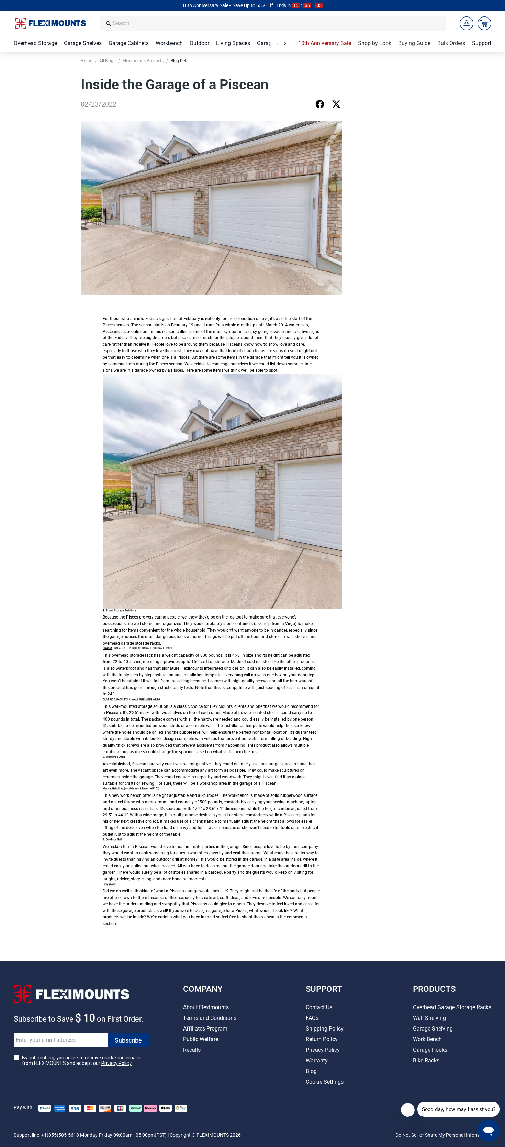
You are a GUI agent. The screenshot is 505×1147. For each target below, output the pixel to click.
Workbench (169, 43)
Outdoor (199, 43)
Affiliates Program (205, 1028)
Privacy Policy (323, 1050)
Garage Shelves (83, 43)
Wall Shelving (429, 1018)
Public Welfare (200, 1039)
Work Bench (427, 1039)
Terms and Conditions (209, 1018)
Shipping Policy (325, 1028)
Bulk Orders (451, 43)
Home (86, 60)
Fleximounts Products (143, 60)
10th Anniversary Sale (324, 43)
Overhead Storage (35, 43)
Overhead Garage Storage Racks (452, 1007)
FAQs (312, 1018)
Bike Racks (426, 1060)
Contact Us (319, 1007)
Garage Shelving (433, 1028)
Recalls (192, 1050)
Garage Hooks (430, 1050)
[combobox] (277, 23)
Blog (311, 1071)
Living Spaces (233, 43)
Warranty (317, 1060)
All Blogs (107, 60)
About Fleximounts (206, 1007)
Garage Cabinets (129, 43)
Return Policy (322, 1039)
